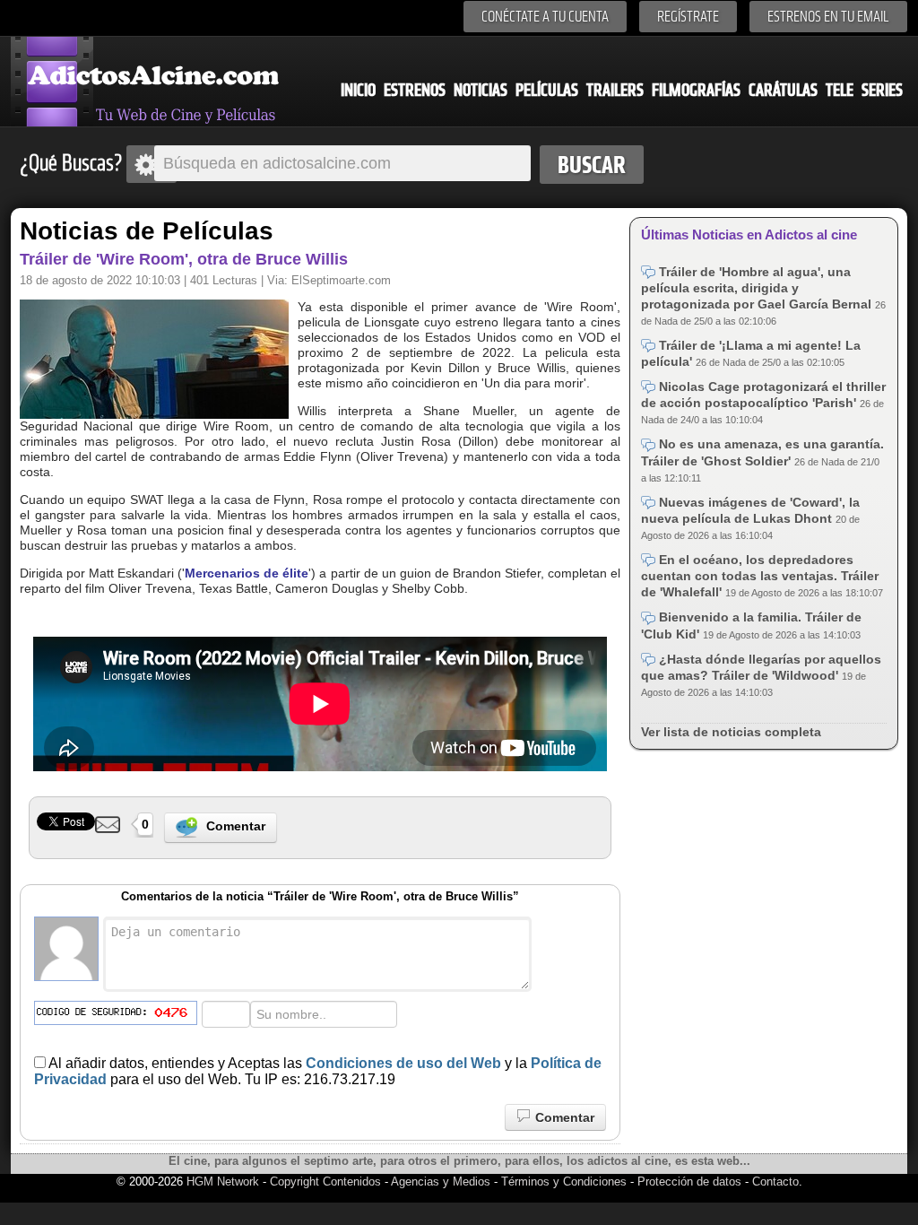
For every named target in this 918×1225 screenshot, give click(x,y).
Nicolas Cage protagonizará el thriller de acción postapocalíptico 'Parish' (763, 394)
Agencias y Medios (440, 1181)
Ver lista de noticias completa (731, 732)
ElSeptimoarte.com (341, 280)
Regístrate (688, 16)
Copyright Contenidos (325, 1181)
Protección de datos (689, 1181)
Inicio (358, 90)
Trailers (615, 90)
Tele (839, 90)
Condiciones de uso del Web (403, 1063)
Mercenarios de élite (246, 573)
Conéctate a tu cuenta (545, 16)
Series (882, 90)
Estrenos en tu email (828, 16)
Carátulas (783, 90)
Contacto (775, 1181)
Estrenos (415, 90)
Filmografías (696, 90)
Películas (546, 90)
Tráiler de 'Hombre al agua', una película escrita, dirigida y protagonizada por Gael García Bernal (758, 288)
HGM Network (222, 1181)
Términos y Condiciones (565, 1181)
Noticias (480, 90)
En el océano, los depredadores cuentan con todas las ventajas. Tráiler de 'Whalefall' (760, 575)
